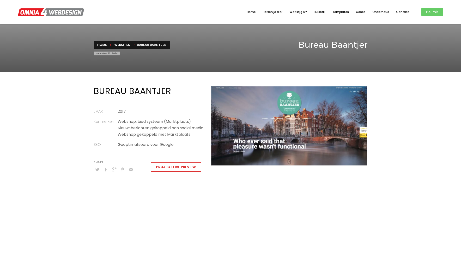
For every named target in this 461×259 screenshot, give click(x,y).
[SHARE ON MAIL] (130, 169)
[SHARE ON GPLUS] (114, 169)
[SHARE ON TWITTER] (97, 169)
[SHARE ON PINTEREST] (122, 169)
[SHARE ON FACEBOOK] (105, 169)
